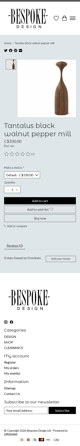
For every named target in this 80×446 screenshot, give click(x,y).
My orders (11, 368)
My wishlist (12, 373)
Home (7, 43)
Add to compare (17, 226)
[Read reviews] (17, 154)
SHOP (8, 342)
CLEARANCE (13, 348)
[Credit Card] (34, 440)
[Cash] (21, 440)
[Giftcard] (28, 440)
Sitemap (10, 388)
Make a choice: (14, 167)
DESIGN (10, 337)
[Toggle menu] (73, 18)
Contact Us (12, 394)
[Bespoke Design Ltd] (28, 18)
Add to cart (40, 201)
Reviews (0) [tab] (15, 245)
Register (10, 362)
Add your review (60, 258)
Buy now (40, 218)
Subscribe (62, 410)
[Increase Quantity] (16, 189)
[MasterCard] (41, 440)
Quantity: (9, 182)
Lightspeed (10, 434)
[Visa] (48, 440)
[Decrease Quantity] (8, 189)
